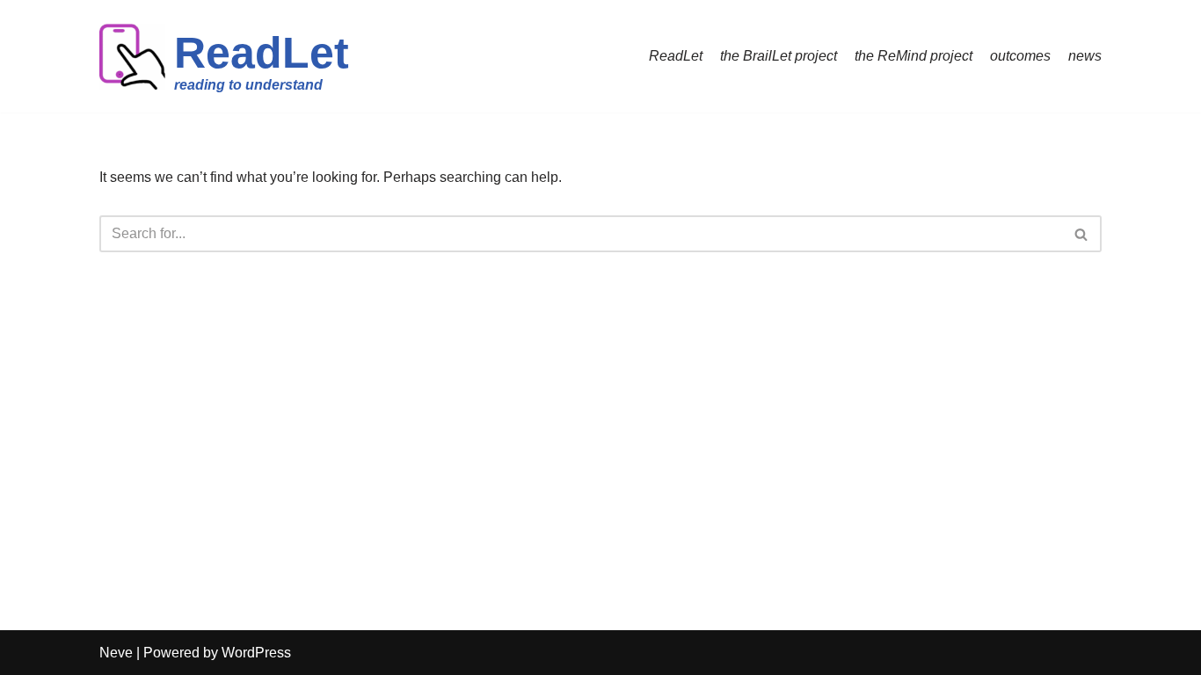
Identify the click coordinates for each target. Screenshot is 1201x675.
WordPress (256, 652)
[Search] (1082, 233)
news (1085, 55)
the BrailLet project (778, 55)
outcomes (1020, 55)
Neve (116, 652)
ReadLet (675, 55)
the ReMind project (913, 55)
